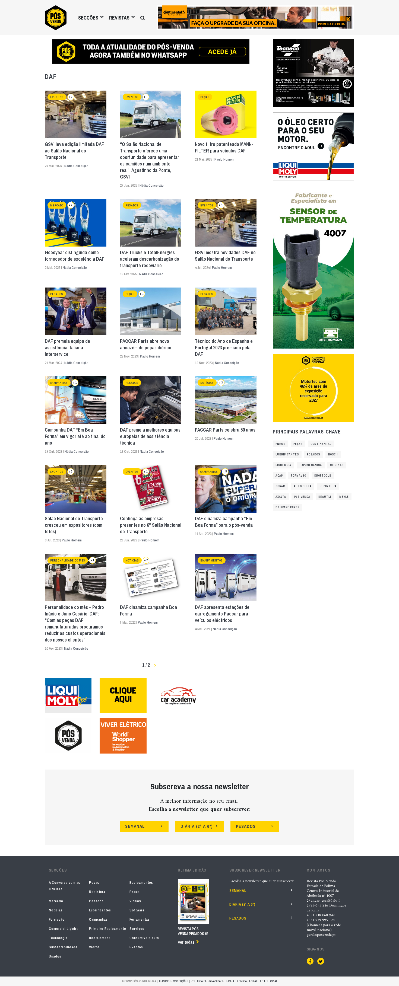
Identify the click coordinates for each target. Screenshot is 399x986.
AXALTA (281, 497)
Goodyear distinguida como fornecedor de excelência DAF (74, 255)
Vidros (94, 947)
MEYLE (344, 497)
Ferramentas (139, 919)
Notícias (207, 383)
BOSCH (333, 454)
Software (137, 910)
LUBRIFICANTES (287, 454)
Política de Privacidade (207, 981)
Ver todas (186, 942)
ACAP (279, 475)
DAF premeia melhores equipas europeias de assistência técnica (150, 436)
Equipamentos (211, 560)
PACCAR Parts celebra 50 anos (225, 430)
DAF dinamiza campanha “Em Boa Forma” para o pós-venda (224, 521)
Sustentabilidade (63, 947)
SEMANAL (135, 826)
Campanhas (59, 383)
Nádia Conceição (76, 166)
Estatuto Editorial (263, 981)
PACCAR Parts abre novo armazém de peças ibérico (145, 344)
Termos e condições (173, 981)
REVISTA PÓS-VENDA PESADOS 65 (193, 931)
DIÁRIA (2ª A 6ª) (196, 826)
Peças (205, 97)
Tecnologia (58, 938)
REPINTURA (328, 486)
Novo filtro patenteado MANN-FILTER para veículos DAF (224, 147)
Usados (55, 956)
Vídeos (135, 901)
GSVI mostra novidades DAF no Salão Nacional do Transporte (225, 255)
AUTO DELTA (303, 486)
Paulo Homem (224, 159)
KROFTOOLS (322, 475)
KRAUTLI (324, 497)
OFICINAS (337, 465)
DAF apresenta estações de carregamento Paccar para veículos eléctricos (222, 614)
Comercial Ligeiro (64, 928)
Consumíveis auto (144, 938)
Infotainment (99, 938)
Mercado (57, 205)
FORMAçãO (298, 475)
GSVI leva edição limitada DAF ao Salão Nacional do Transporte (74, 151)
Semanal (237, 890)
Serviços (136, 928)
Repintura (97, 891)
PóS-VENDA (302, 497)
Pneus (134, 891)
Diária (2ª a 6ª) (242, 904)
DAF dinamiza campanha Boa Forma (148, 610)
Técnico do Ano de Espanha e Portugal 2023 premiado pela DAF (224, 348)
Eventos (57, 97)
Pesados (131, 205)
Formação (57, 919)
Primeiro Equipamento (107, 928)
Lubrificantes (100, 910)
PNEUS (280, 444)
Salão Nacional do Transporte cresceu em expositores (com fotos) (74, 525)
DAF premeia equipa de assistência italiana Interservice (67, 348)
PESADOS (313, 454)
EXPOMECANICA (311, 465)
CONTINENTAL (321, 444)
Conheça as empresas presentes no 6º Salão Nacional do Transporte (150, 525)
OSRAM (281, 486)
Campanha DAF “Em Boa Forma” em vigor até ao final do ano (75, 436)
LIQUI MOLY (284, 465)
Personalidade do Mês (67, 560)
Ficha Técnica (236, 981)
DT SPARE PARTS (287, 507)
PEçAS (297, 444)
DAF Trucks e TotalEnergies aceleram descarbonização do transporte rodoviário (149, 259)
